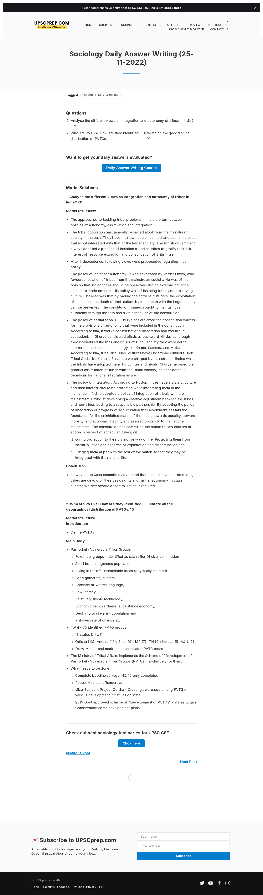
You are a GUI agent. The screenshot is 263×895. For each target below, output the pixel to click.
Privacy (91, 886)
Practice (150, 25)
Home (89, 25)
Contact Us (219, 29)
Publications (218, 25)
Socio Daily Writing (102, 95)
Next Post (188, 762)
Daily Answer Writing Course (131, 168)
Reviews (196, 25)
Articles (173, 25)
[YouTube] (210, 884)
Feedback (64, 886)
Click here (131, 743)
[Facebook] (219, 884)
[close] (255, 8)
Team (35, 886)
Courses (105, 25)
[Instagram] (227, 884)
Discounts (48, 886)
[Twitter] (202, 884)
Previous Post (78, 753)
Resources (126, 25)
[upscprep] (51, 25)
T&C (101, 886)
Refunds (78, 886)
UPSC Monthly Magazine (186, 29)
